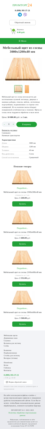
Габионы (7, 368)
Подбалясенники (10, 353)
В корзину (26, 124)
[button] (41, 59)
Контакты (7, 370)
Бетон (6, 365)
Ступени (7, 341)
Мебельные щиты (10, 335)
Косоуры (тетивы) (11, 358)
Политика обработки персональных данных (22, 414)
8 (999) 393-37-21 (22, 10)
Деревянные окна (11, 338)
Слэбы (6, 346)
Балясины (7, 350)
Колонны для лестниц (12, 343)
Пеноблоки (8, 363)
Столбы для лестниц (12, 355)
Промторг (20, 5)
